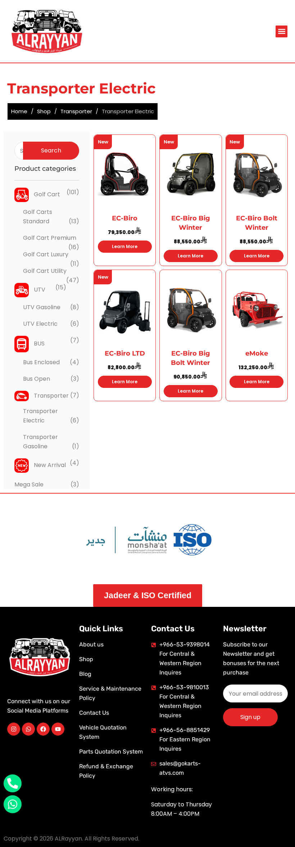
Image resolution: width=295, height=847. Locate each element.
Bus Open (36, 379)
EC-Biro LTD (125, 353)
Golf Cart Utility (45, 271)
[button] (281, 31)
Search (51, 150)
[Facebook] (43, 729)
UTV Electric (40, 324)
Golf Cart (46, 194)
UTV (38, 289)
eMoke (256, 353)
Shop (44, 111)
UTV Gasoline (41, 307)
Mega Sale (29, 484)
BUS (38, 343)
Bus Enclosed (41, 362)
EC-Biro (124, 218)
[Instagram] (13, 729)
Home (19, 111)
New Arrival (49, 465)
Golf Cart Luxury (45, 254)
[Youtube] (57, 729)
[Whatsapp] (28, 729)
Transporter (76, 111)
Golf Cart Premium (49, 238)
